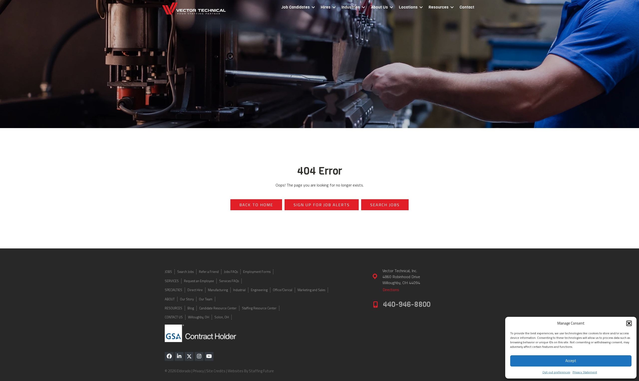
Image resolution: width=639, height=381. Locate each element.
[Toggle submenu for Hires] (334, 7)
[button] (629, 323)
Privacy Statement (585, 372)
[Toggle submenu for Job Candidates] (313, 7)
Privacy (198, 371)
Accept (570, 361)
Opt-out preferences (556, 372)
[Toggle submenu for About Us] (391, 7)
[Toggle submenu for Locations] (421, 7)
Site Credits (215, 371)
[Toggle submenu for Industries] (363, 7)
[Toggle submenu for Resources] (452, 7)
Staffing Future (261, 371)
